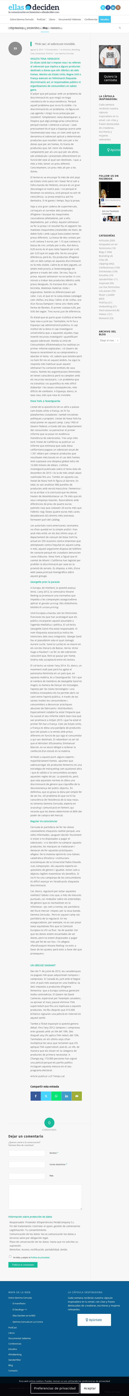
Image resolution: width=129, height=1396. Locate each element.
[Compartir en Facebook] (36, 1096)
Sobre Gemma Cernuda (20, 1297)
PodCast (12, 1327)
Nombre (54, 1152)
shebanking (105, 306)
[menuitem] (21, 19)
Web (51, 1175)
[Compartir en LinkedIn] (66, 1096)
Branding (76, 49)
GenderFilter (106, 279)
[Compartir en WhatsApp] (56, 1096)
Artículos (67, 49)
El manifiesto (19, 1303)
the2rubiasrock (107, 310)
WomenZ (104, 318)
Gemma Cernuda (66, 53)
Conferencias (106, 267)
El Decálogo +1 (20, 1309)
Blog (101, 252)
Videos (102, 314)
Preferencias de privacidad (55, 1388)
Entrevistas (40, 53)
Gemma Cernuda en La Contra (28, 1321)
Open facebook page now (112, 202)
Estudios (104, 275)
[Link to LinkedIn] (113, 7)
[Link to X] (102, 7)
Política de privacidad (40, 1257)
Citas (32, 53)
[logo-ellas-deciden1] (33, 7)
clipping (103, 263)
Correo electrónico (58, 1164)
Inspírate (104, 283)
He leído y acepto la (31, 1257)
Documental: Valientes (19, 1338)
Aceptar (90, 1388)
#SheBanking (15, 1354)
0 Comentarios (51, 49)
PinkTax (49, 53)
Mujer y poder (107, 294)
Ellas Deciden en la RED (24, 1315)
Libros (11, 1332)
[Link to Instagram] (118, 7)
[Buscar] (119, 28)
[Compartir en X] (46, 1096)
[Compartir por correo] (77, 1096)
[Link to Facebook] (108, 7)
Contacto (13, 1370)
